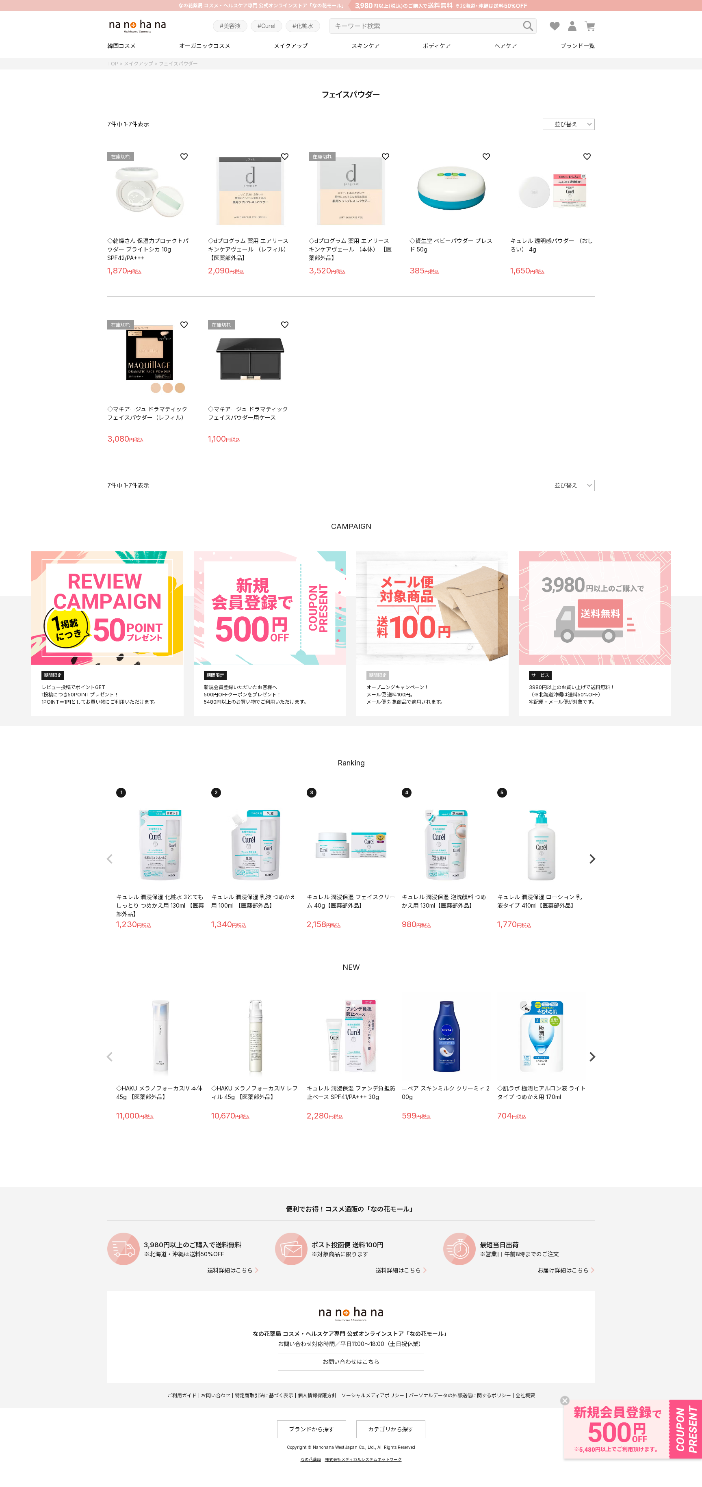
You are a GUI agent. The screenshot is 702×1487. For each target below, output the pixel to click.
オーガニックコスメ (204, 45)
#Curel (266, 25)
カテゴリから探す (391, 1429)
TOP (112, 64)
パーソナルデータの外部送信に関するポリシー (460, 1395)
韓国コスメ (121, 45)
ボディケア (437, 45)
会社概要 (525, 1395)
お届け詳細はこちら (563, 1270)
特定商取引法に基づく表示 (264, 1395)
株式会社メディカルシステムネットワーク (363, 1459)
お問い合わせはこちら (351, 1361)
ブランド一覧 (578, 45)
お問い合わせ (215, 1395)
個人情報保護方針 (317, 1395)
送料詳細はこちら (230, 1270)
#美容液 (230, 25)
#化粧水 (302, 25)
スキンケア (365, 45)
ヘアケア (505, 45)
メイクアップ (291, 45)
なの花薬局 (311, 1459)
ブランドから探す (311, 1429)
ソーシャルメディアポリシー (372, 1395)
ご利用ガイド (182, 1395)
